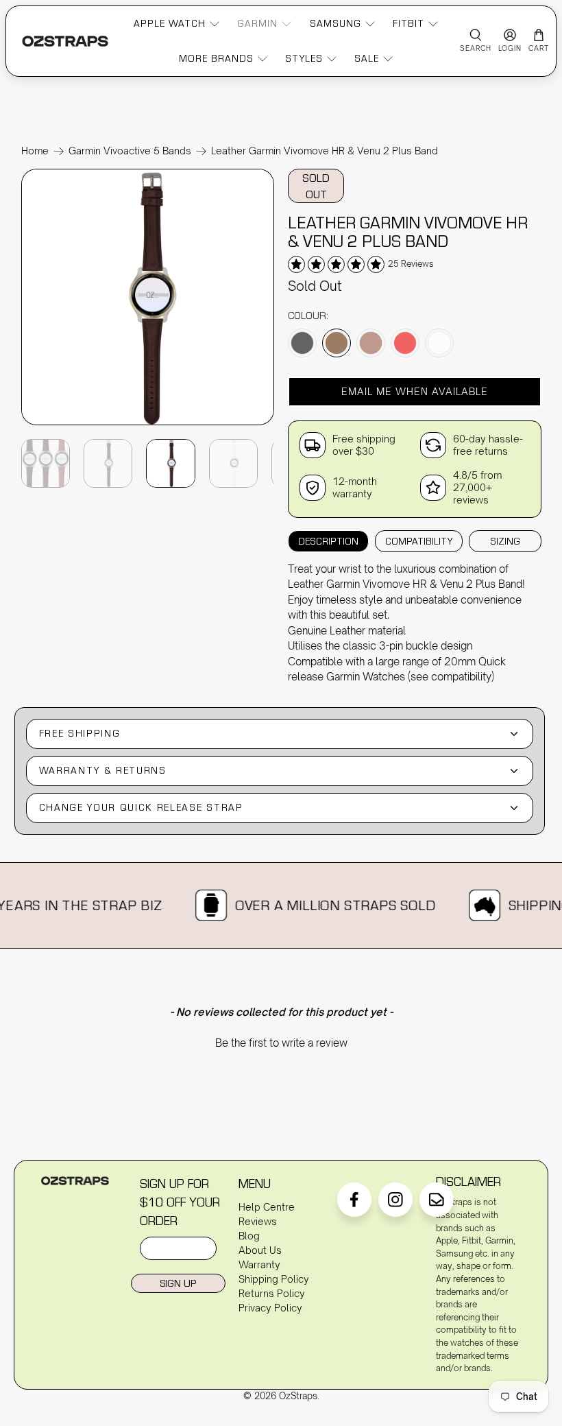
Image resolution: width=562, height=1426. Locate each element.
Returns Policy (272, 1293)
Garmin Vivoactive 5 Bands (130, 151)
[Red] (405, 343)
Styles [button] (304, 58)
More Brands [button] (216, 58)
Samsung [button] (335, 23)
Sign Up (178, 1283)
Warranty (259, 1264)
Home (35, 151)
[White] (439, 343)
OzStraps (298, 1395)
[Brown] (336, 343)
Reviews (258, 1221)
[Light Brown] (370, 343)
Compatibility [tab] (418, 541)
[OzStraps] (65, 41)
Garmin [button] (257, 23)
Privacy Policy (270, 1308)
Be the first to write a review (281, 1042)
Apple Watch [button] (170, 23)
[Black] (302, 343)
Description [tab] (328, 541)
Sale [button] (366, 58)
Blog (249, 1235)
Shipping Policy (274, 1279)
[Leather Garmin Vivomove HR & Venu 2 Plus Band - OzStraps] (148, 424)
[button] (414, 392)
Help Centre (267, 1207)
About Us (260, 1250)
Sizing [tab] (505, 541)
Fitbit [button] (408, 23)
